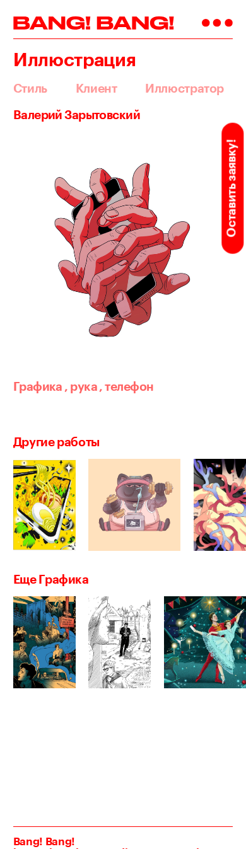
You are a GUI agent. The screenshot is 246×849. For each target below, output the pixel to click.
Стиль (30, 88)
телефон (126, 386)
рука (80, 386)
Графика (37, 386)
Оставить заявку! (231, 188)
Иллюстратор (184, 88)
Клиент (96, 88)
